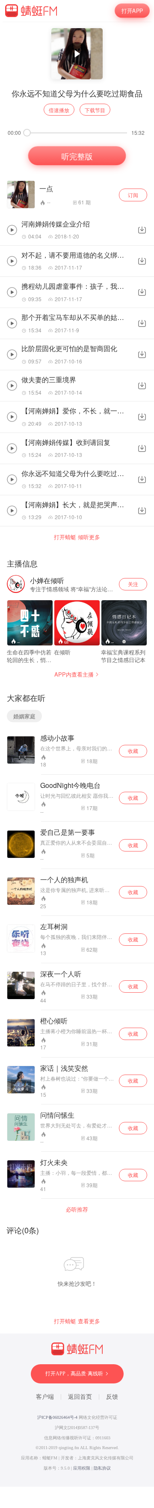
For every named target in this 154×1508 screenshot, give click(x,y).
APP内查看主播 (74, 674)
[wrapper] (77, 754)
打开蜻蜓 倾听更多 (77, 537)
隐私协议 (102, 1468)
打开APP (132, 10)
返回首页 (80, 1397)
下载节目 (95, 109)
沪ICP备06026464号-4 (57, 1417)
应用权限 (81, 1468)
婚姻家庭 (24, 716)
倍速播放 (59, 109)
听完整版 (77, 156)
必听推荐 (77, 1209)
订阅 (133, 194)
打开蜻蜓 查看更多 (77, 1321)
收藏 (133, 750)
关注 (133, 583)
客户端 (45, 1397)
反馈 (112, 1397)
